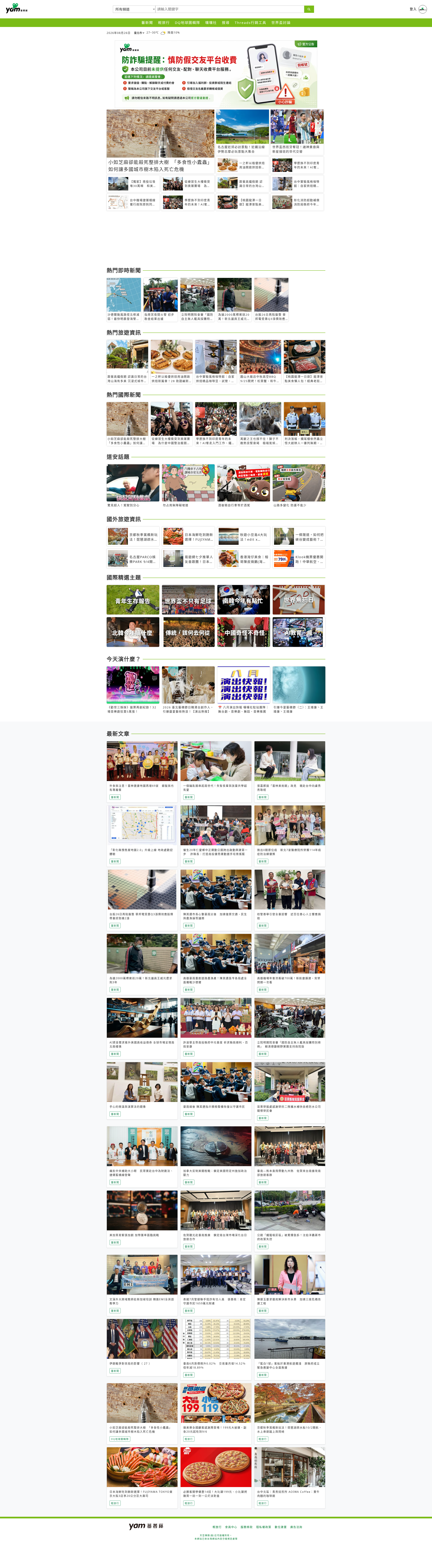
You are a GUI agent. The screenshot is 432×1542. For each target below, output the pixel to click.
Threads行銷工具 (250, 22)
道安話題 (118, 456)
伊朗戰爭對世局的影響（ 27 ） (131, 1363)
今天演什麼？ (124, 659)
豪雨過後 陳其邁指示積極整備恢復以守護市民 (214, 1107)
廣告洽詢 (296, 1527)
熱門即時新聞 (124, 270)
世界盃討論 (281, 22)
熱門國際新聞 (124, 394)
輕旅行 (164, 22)
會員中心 (231, 1527)
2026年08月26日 (119, 33)
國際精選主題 (124, 577)
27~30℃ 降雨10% (163, 32)
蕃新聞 (147, 22)
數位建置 (281, 1527)
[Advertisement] (208, 239)
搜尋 (226, 22)
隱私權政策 (263, 1527)
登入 (413, 9)
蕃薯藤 (16, 8)
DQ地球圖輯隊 (187, 22)
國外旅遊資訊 (124, 519)
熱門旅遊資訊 (124, 332)
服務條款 (247, 1527)
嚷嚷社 (211, 22)
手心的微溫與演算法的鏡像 (128, 1107)
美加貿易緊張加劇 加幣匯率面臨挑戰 (134, 1235)
